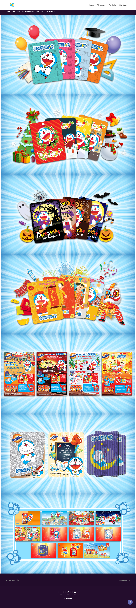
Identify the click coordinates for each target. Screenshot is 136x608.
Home (8, 11)
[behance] (74, 592)
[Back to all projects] (68, 579)
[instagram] (68, 592)
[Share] (130, 602)
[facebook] (61, 592)
